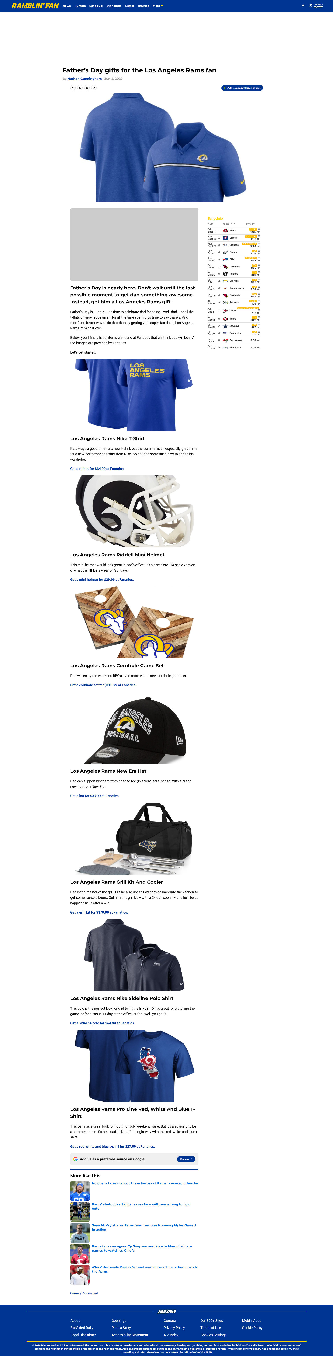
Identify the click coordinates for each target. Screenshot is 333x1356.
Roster (129, 6)
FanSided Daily (81, 1328)
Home (74, 1293)
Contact (170, 1321)
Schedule (96, 6)
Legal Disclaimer (83, 1335)
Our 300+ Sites (211, 1321)
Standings (114, 6)
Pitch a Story (121, 1328)
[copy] (94, 87)
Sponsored (90, 1293)
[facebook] (303, 5)
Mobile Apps (251, 1321)
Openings (119, 1321)
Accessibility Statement (130, 1335)
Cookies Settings (213, 1335)
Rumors (80, 6)
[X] (310, 5)
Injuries (143, 6)
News (67, 6)
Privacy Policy (174, 1328)
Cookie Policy (252, 1328)
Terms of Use (210, 1328)
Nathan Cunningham (84, 79)
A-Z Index (171, 1335)
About (75, 1321)
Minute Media (49, 1345)
